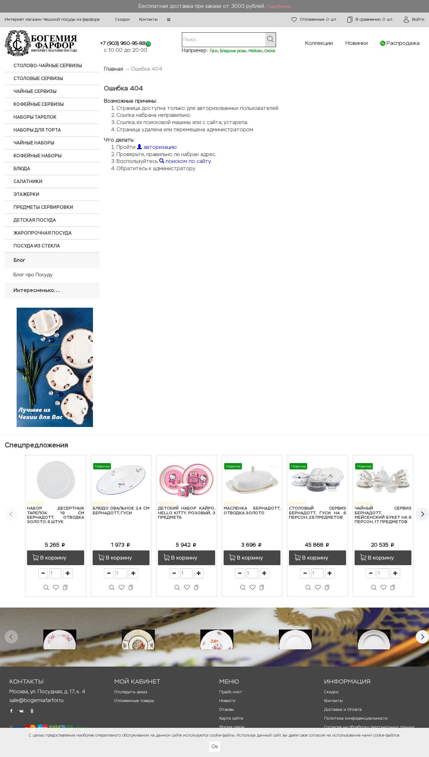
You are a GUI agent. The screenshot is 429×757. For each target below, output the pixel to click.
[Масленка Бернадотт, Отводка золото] (252, 479)
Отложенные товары (134, 700)
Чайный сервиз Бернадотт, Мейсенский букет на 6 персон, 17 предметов (383, 515)
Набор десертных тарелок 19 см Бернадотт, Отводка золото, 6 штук (55, 515)
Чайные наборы (34, 143)
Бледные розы (233, 50)
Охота (269, 50)
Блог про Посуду (33, 275)
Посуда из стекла (37, 246)
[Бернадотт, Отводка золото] (373, 639)
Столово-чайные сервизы (48, 65)
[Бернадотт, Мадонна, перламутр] (138, 639)
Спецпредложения (36, 445)
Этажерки (26, 194)
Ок (214, 746)
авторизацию (159, 147)
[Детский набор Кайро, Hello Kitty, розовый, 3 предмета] (186, 479)
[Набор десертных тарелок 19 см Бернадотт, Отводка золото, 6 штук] (55, 479)
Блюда (22, 168)
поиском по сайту (187, 161)
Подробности (278, 6)
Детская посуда (35, 220)
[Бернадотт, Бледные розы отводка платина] (59, 639)
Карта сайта (231, 718)
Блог (19, 260)
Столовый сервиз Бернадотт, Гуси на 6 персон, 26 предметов (317, 513)
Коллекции (319, 43)
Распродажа (403, 43)
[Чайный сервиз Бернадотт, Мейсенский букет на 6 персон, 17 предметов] (383, 479)
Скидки (122, 19)
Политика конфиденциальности (356, 718)
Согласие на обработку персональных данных (369, 727)
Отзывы (226, 709)
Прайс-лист (230, 692)
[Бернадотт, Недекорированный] (295, 639)
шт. (318, 19)
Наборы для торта (37, 130)
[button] (168, 19)
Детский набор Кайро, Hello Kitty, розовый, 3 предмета (186, 513)
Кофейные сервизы (39, 104)
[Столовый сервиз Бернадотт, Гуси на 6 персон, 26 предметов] (317, 479)
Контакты (148, 19)
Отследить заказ (130, 692)
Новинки (356, 43)
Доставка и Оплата (343, 709)
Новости (227, 700)
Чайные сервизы (35, 91)
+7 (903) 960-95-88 (122, 43)
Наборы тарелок (35, 117)
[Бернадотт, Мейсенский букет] (216, 639)
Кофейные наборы (38, 156)
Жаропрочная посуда (43, 233)
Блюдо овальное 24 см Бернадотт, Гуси (121, 510)
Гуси (214, 50)
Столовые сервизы (38, 78)
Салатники (28, 181)
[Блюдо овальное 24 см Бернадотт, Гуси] (121, 479)
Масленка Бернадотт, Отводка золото (252, 510)
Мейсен (255, 50)
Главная (113, 69)
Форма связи (232, 727)
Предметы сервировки (43, 207)
